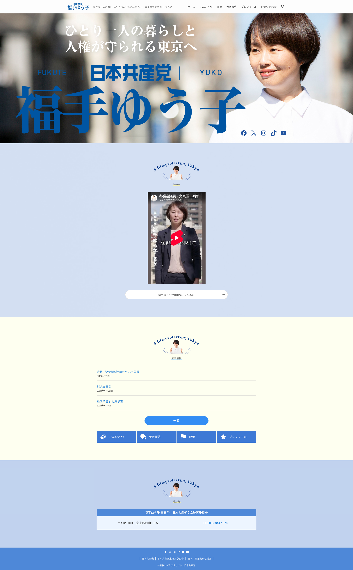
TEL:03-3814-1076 (217, 523)
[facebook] (165, 552)
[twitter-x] (170, 552)
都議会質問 (104, 386)
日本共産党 (148, 558)
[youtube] (187, 552)
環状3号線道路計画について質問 (118, 372)
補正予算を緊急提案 (110, 401)
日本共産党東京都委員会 (170, 558)
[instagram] (174, 552)
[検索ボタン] (283, 6)
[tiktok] (178, 552)
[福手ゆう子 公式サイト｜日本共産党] (78, 6)
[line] (183, 552)
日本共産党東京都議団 (199, 558)
